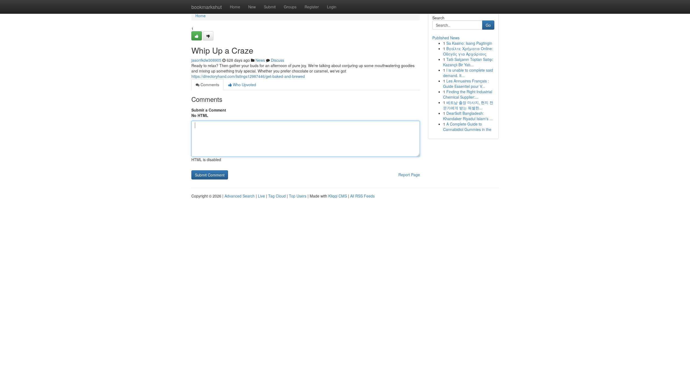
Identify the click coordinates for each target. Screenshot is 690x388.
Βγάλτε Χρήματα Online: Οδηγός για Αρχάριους (468, 51)
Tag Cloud (277, 196)
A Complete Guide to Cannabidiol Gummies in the (467, 126)
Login (331, 6)
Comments (209, 84)
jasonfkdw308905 (206, 60)
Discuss (277, 60)
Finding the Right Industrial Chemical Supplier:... (467, 94)
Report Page (409, 174)
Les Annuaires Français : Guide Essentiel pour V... (466, 83)
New (252, 6)
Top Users (297, 196)
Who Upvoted (244, 84)
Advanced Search (240, 196)
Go (488, 25)
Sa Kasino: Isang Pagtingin (469, 43)
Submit (270, 6)
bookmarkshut (206, 6)
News (260, 60)
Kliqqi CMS (337, 196)
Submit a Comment (208, 110)
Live (261, 196)
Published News (446, 37)
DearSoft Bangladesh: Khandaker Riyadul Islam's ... (468, 115)
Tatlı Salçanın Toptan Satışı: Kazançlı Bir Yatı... (468, 62)
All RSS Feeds (362, 196)
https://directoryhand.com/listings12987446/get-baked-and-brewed (248, 76)
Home (235, 6)
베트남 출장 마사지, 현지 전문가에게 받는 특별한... (468, 105)
